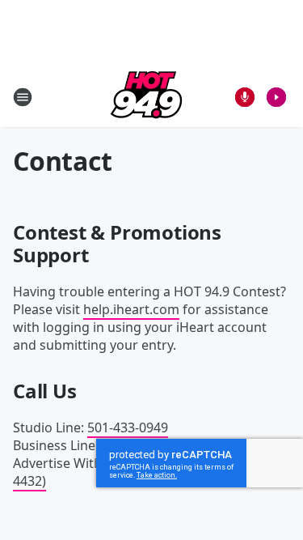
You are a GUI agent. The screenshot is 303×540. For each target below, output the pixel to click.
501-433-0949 (127, 427)
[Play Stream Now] (276, 97)
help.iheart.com (131, 309)
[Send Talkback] (245, 97)
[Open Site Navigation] (22, 97)
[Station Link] (146, 96)
